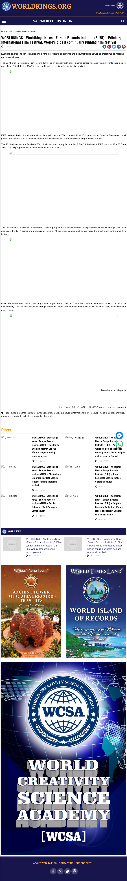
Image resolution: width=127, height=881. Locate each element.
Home (4, 31)
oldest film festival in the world (38, 416)
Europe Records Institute (22, 31)
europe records (44, 412)
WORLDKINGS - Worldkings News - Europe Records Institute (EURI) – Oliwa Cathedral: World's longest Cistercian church (108, 474)
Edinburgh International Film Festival (79, 412)
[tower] (31, 611)
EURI (56, 412)
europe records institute (23, 412)
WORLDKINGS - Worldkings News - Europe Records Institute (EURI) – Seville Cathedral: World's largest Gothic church (45, 503)
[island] (96, 611)
